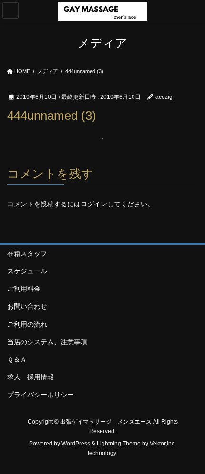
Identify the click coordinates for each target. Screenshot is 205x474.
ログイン (94, 204)
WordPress (76, 443)
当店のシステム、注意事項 (47, 342)
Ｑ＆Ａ (17, 359)
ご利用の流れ (27, 324)
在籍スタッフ (27, 253)
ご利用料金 (24, 288)
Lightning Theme (119, 443)
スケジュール (27, 271)
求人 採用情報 (34, 377)
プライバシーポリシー (40, 394)
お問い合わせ (27, 306)
